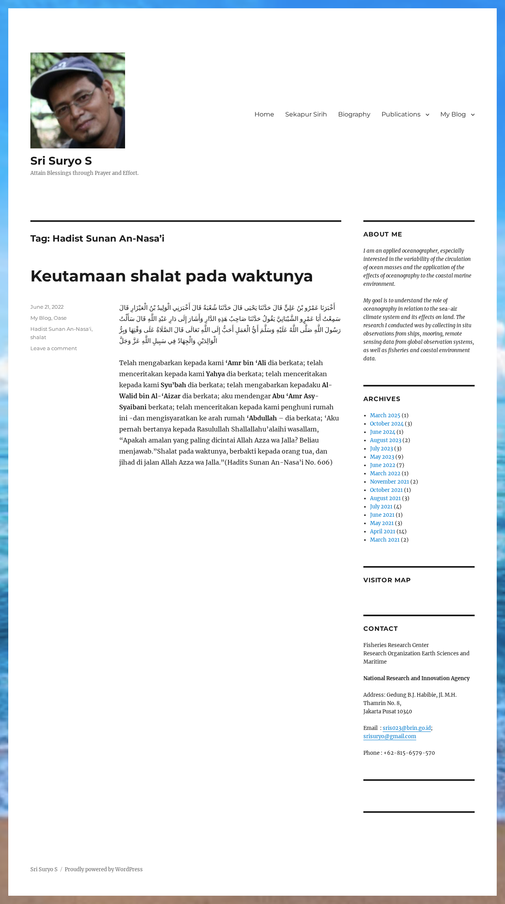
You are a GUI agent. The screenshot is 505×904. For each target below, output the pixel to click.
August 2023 (385, 440)
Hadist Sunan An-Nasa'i (61, 329)
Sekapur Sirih (306, 114)
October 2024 (387, 423)
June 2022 (382, 465)
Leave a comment (53, 348)
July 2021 (381, 506)
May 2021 (382, 523)
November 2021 (389, 481)
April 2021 (382, 531)
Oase (60, 318)
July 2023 (381, 448)
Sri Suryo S (61, 160)
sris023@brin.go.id (407, 728)
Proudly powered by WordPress (104, 869)
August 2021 (385, 498)
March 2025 (385, 415)
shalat (38, 337)
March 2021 (385, 539)
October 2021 (386, 490)
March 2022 (385, 473)
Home (264, 114)
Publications (401, 114)
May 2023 (382, 457)
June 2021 (382, 515)
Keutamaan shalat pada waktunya (171, 275)
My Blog (453, 114)
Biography (354, 114)
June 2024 (382, 432)
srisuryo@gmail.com (389, 736)
